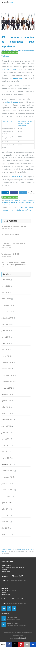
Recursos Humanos (9, 210)
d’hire (14, 69)
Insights (14, 549)
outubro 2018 (7, 388)
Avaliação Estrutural (12, 623)
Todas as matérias (24, 210)
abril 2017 (5, 451)
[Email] (27, 644)
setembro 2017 (7, 420)
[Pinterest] (21, 644)
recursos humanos (25, 203)
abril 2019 (5, 350)
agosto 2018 (6, 400)
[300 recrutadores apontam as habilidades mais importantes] (18, 22)
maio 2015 (6, 521)
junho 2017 (6, 439)
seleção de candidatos (13, 205)
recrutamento (13, 203)
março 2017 (6, 458)
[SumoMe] (33, 644)
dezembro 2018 (8, 375)
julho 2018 (6, 407)
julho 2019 (6, 330)
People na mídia (22, 549)
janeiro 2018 (6, 413)
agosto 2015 (6, 502)
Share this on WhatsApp (11, 52)
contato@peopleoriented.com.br (16, 580)
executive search (20, 200)
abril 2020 (5, 292)
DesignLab (22, 638)
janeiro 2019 (6, 369)
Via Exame (5, 56)
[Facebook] (9, 644)
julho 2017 (6, 432)
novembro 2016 (8, 477)
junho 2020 (6, 286)
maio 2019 (6, 343)
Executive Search (27, 207)
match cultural (17, 177)
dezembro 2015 (8, 490)
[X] (15, 644)
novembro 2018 (8, 381)
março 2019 (6, 356)
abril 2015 (5, 528)
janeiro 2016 (6, 483)
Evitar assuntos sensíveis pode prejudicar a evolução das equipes (14, 263)
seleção (4, 205)
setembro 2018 (7, 394)
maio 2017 (6, 445)
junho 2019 (6, 337)
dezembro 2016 (8, 471)
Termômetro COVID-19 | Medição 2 (15, 226)
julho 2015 (6, 509)
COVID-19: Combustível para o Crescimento (13, 244)
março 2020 (6, 299)
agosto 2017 (6, 426)
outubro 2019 (7, 311)
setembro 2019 (7, 318)
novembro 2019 (8, 305)
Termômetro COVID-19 (10, 254)
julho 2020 (6, 279)
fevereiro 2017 (7, 464)
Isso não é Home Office (10, 235)
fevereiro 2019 (7, 362)
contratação (9, 200)
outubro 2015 (7, 496)
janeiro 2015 (6, 534)
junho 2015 (6, 515)
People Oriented (29, 50)
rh (33, 203)
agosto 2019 (6, 324)
